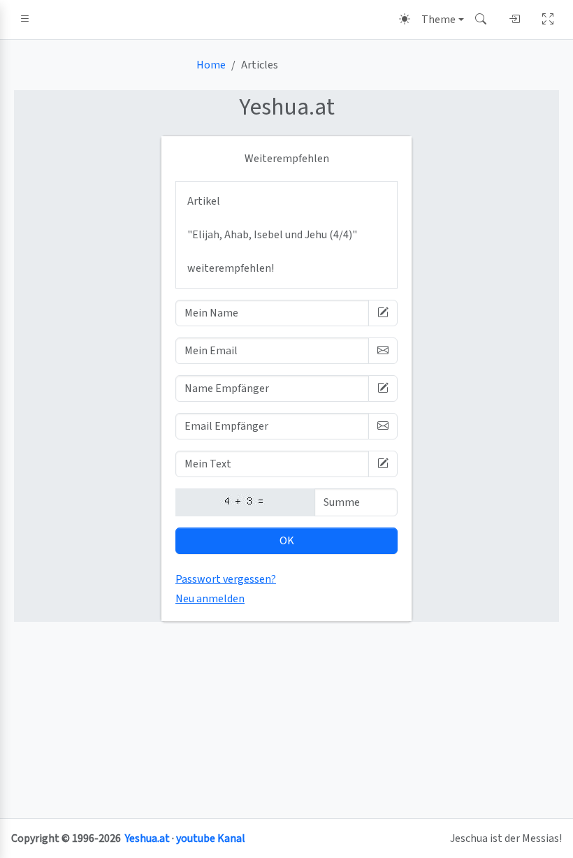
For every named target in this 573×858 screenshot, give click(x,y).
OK (287, 540)
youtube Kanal (210, 838)
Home (211, 65)
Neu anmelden (210, 598)
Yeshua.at (147, 838)
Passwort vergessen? (225, 579)
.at (287, 107)
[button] (25, 20)
